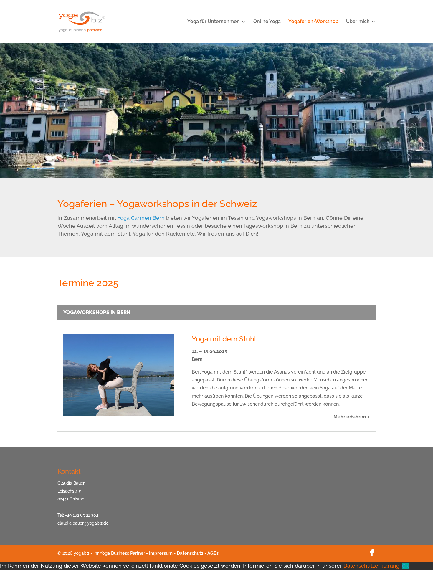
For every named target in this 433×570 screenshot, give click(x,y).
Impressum (161, 553)
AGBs (213, 553)
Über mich (358, 21)
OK (405, 566)
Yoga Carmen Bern (141, 218)
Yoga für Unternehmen (213, 21)
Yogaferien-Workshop (313, 21)
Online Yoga (267, 21)
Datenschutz (190, 553)
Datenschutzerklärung (371, 566)
